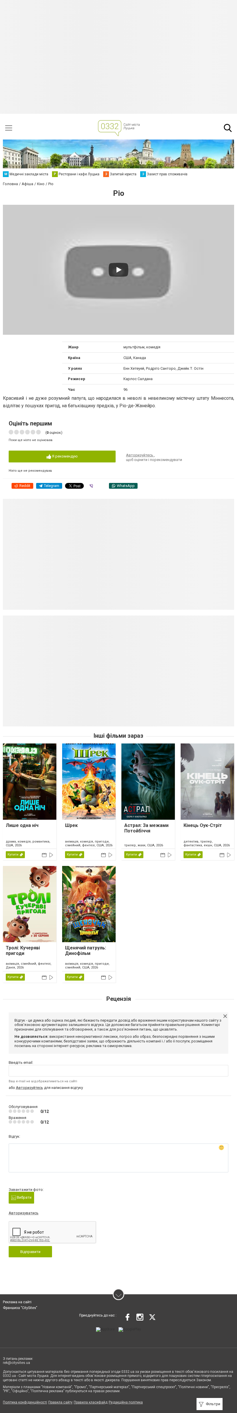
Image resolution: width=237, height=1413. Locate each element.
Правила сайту (60, 1402)
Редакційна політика (126, 1402)
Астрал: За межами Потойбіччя (146, 828)
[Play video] (118, 270)
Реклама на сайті (17, 1302)
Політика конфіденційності (25, 1402)
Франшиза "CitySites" (20, 1308)
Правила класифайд (91, 1402)
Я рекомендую (64, 456)
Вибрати (24, 1197)
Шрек (71, 825)
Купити (13, 854)
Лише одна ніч (22, 825)
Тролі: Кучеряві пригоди (23, 950)
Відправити (30, 1252)
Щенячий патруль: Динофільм (85, 950)
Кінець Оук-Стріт (203, 825)
